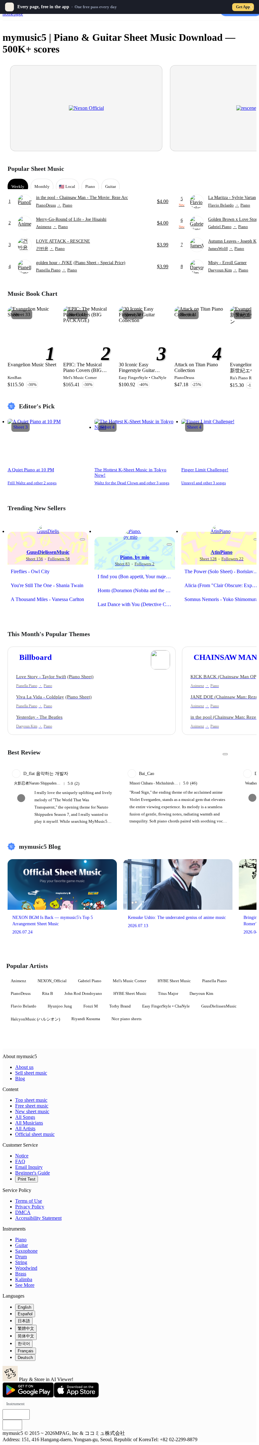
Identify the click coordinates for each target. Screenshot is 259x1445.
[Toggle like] (82, 539)
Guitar (21, 1245)
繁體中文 (26, 1328)
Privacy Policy (29, 1206)
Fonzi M (90, 1006)
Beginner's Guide (32, 1172)
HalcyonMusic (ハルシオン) (35, 1019)
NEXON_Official (52, 980)
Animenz (18, 980)
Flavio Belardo (23, 1006)
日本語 (24, 1320)
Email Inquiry (29, 1167)
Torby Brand (120, 1006)
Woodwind (26, 1268)
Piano (21, 1239)
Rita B (47, 993)
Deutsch (25, 1357)
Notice (21, 1155)
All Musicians (29, 1123)
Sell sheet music (31, 1073)
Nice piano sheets (126, 1018)
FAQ (20, 1161)
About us (24, 1067)
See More (24, 1285)
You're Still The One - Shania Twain (47, 585)
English (24, 1307)
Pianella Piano (214, 980)
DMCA (23, 1212)
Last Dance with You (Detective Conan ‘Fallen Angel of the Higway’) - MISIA (136, 604)
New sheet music (32, 1111)
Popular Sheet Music (36, 168)
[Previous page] (234, 168)
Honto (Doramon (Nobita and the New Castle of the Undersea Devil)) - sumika (136, 590)
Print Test (26, 1179)
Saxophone (26, 1251)
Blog (20, 1078)
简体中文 (26, 1336)
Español (25, 1314)
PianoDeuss (21, 993)
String (21, 1262)
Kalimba (23, 1279)
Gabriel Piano (89, 980)
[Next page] (245, 168)
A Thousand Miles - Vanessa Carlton (47, 599)
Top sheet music (31, 1100)
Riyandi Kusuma (85, 1018)
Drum (21, 1256)
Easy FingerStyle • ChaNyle (166, 1006)
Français (25, 1351)
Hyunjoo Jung (60, 1006)
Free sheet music (31, 1105)
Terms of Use (28, 1201)
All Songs (25, 1117)
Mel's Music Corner (129, 980)
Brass (20, 1273)
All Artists (25, 1128)
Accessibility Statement (38, 1218)
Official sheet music (35, 1134)
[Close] (250, 7)
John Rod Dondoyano (83, 993)
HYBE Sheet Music (174, 980)
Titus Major (168, 993)
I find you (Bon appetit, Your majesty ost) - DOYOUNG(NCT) (136, 576)
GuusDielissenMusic (219, 1006)
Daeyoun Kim (201, 993)
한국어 (24, 1343)
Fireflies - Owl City (30, 571)
